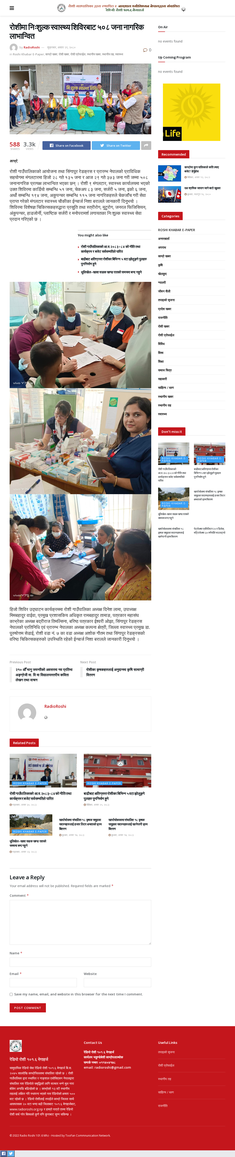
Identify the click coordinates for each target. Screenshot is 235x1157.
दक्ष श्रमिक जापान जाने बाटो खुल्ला (203, 188)
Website (90, 974)
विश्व (160, 352)
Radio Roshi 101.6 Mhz (34, 1135)
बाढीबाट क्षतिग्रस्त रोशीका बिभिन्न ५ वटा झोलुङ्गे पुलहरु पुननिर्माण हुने (207, 473)
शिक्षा (161, 361)
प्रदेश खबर (164, 309)
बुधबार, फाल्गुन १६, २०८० (199, 194)
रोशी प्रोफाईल (78, 54)
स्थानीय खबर (94, 54)
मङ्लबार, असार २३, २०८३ (24, 851)
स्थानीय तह (108, 54)
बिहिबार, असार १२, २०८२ (198, 177)
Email (16, 974)
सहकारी (162, 379)
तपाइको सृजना (166, 300)
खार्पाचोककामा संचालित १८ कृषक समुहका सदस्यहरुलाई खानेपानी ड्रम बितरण (128, 824)
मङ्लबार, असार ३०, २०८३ (24, 804)
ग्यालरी (162, 282)
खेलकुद (162, 274)
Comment (19, 895)
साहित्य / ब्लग (166, 387)
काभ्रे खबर (51, 54)
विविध (161, 344)
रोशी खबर (64, 54)
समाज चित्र (165, 370)
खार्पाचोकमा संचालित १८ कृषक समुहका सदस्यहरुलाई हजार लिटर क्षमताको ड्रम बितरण (80, 824)
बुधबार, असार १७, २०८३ (72, 835)
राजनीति (163, 317)
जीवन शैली (164, 291)
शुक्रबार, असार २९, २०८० (61, 47)
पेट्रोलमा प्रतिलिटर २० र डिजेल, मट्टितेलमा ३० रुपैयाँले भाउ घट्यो (209, 530)
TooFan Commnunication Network (87, 1135)
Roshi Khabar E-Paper (28, 54)
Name (16, 953)
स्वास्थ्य (119, 54)
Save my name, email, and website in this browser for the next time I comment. (78, 994)
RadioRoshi (32, 47)
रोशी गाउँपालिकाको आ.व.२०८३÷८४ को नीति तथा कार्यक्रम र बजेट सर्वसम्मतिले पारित (172, 474)
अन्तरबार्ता (163, 238)
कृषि (160, 265)
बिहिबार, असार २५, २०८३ (97, 804)
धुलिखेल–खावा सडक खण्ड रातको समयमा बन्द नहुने (111, 272)
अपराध (162, 247)
